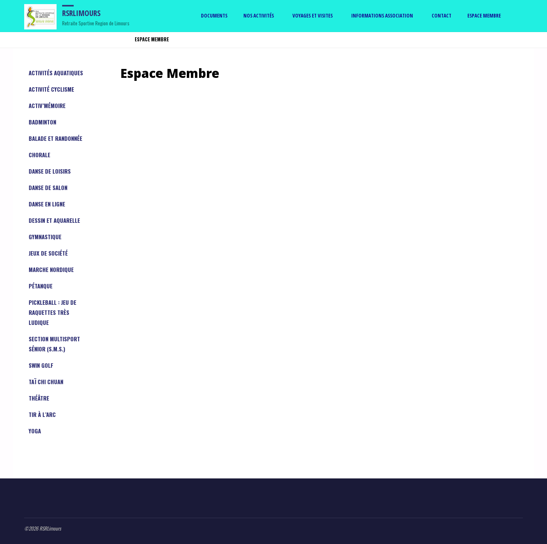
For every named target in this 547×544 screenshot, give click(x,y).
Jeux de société (48, 253)
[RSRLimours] (40, 16)
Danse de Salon (48, 187)
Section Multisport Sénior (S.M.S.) (54, 344)
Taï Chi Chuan (46, 381)
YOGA (35, 431)
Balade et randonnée (55, 138)
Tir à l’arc (42, 414)
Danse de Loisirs (50, 171)
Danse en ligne (47, 204)
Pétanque (40, 286)
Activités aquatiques (56, 73)
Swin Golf (41, 365)
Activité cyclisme (51, 89)
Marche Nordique (51, 269)
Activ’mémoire (47, 105)
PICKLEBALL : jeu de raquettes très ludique (52, 312)
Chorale (39, 155)
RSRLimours (81, 13)
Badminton (42, 122)
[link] (516, 16)
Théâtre (39, 398)
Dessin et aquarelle (54, 220)
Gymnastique (45, 237)
